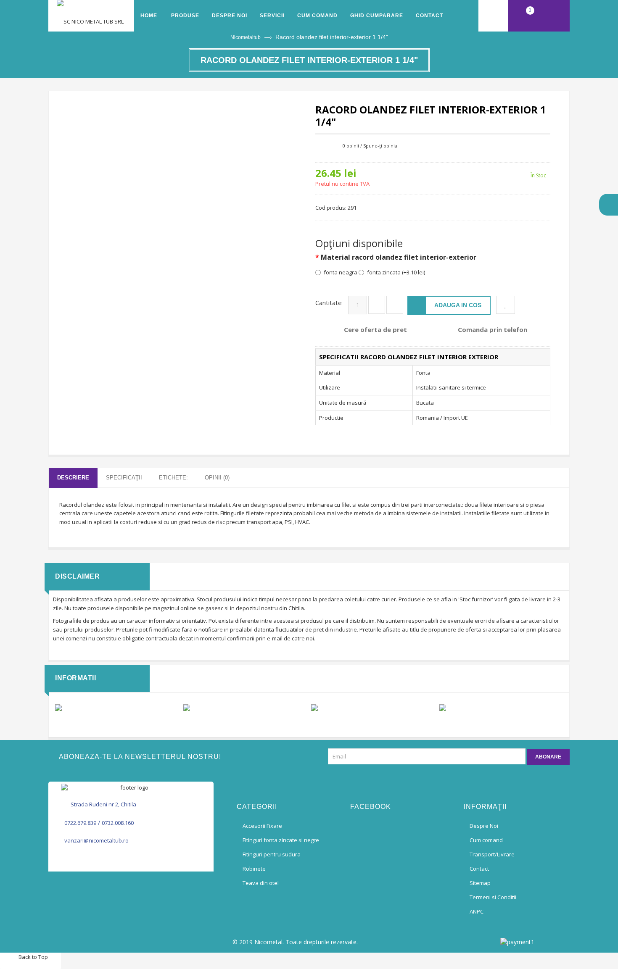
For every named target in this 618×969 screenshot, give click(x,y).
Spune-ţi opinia (380, 145)
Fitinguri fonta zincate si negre (281, 840)
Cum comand (317, 15)
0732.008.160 (118, 823)
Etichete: (173, 477)
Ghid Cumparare (376, 15)
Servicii (272, 15)
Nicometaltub (245, 37)
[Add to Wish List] (505, 305)
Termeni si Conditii (493, 897)
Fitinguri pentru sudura (272, 854)
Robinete (254, 868)
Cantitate (328, 302)
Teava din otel (261, 883)
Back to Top (32, 957)
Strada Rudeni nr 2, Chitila (103, 804)
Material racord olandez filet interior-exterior (398, 257)
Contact (429, 15)
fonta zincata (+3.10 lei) (396, 272)
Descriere (73, 477)
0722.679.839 (80, 823)
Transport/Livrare (492, 854)
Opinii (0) (217, 477)
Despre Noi (229, 15)
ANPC (476, 911)
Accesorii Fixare (262, 825)
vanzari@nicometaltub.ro (96, 840)
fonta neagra (340, 272)
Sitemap (480, 883)
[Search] (493, 16)
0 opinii (351, 145)
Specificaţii (124, 477)
